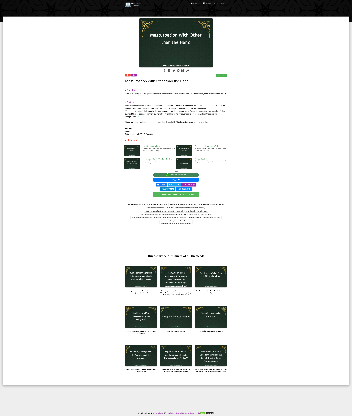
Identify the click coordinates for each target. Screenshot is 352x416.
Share (175, 180)
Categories (195, 3)
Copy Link (221, 75)
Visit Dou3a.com (219, 3)
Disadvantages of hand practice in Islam (183, 204)
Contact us (185, 413)
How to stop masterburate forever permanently (190, 208)
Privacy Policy (169, 413)
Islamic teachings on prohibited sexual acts (198, 214)
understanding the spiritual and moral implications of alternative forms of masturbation (176, 222)
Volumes (207, 3)
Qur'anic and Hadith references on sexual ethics (204, 217)
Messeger (183, 189)
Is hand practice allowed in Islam (196, 211)
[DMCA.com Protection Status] (207, 413)
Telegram (167, 189)
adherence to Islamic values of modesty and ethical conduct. (147, 204)
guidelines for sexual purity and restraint (211, 204)
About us (178, 413)
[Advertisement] (176, 238)
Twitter (173, 185)
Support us (193, 413)
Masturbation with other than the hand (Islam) (146, 217)
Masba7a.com (159, 413)
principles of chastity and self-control (175, 217)
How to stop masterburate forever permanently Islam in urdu (164, 211)
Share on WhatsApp (177, 175)
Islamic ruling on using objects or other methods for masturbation (161, 214)
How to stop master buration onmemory (160, 208)
